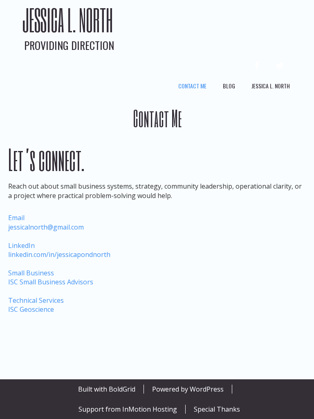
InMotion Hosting (149, 409)
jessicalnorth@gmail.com (46, 222)
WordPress (207, 389)
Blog (229, 85)
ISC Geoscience (36, 305)
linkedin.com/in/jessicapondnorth (59, 250)
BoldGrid (122, 389)
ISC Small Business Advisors (50, 277)
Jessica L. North (67, 20)
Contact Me (192, 85)
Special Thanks (217, 409)
